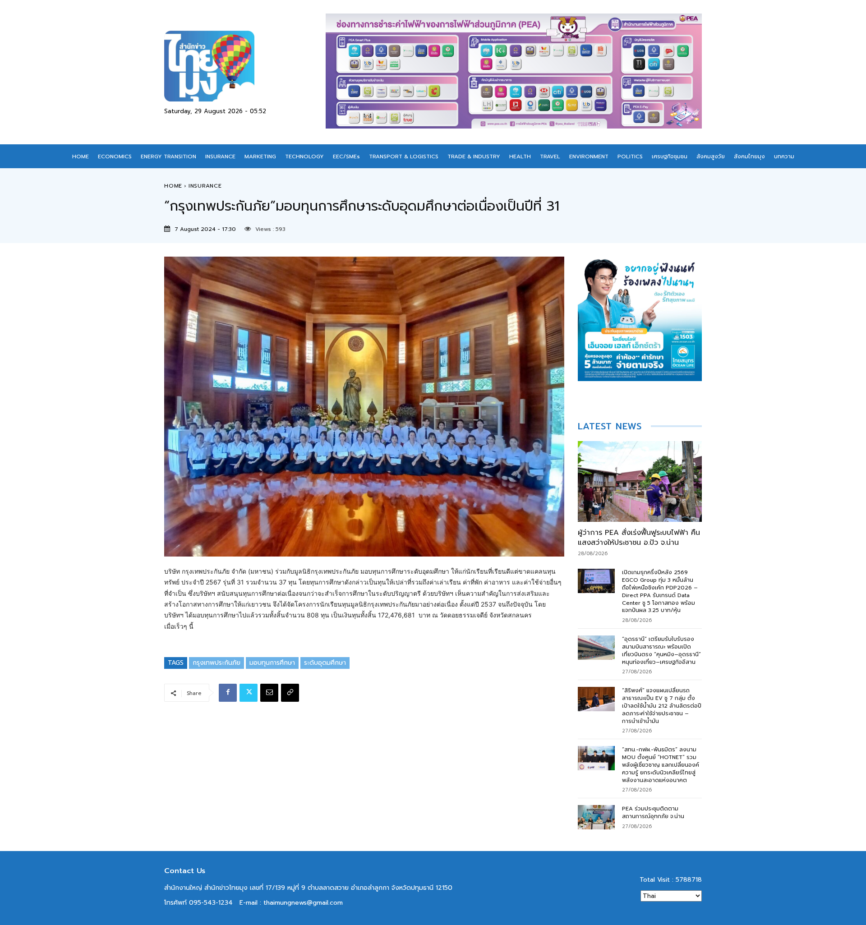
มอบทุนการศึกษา (272, 662)
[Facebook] (228, 693)
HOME (173, 186)
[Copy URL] (290, 693)
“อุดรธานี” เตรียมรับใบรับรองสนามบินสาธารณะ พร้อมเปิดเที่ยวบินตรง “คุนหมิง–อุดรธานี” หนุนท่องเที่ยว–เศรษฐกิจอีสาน (661, 650)
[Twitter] (249, 693)
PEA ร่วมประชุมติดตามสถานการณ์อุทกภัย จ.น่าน (653, 812)
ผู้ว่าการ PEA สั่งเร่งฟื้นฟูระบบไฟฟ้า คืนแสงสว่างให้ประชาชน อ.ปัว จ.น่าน (639, 537)
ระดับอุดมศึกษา (325, 662)
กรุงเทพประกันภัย (216, 662)
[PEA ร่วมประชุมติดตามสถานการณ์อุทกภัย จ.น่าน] (596, 817)
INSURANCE (205, 186)
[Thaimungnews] (245, 66)
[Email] (269, 693)
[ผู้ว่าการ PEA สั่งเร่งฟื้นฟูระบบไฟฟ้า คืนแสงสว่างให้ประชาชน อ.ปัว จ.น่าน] (640, 481)
